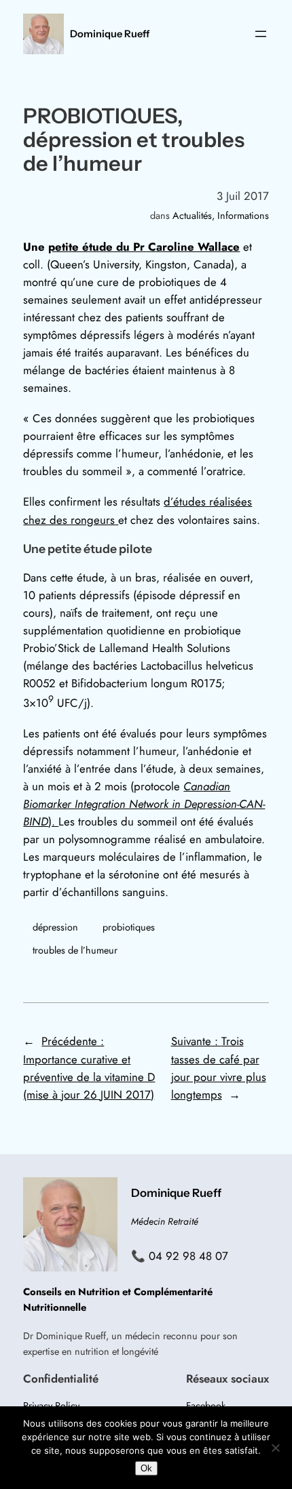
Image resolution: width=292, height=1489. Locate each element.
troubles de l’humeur (75, 950)
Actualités (192, 215)
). (144, 804)
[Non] (275, 1447)
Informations (243, 215)
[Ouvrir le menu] (261, 34)
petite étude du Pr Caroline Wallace (144, 247)
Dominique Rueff (109, 34)
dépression (55, 927)
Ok (146, 1468)
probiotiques (129, 927)
